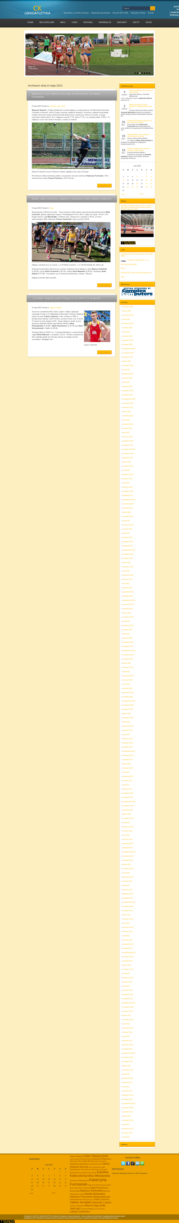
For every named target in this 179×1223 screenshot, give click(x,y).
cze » (142, 194)
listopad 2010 (128, 1099)
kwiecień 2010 (128, 1129)
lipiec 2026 (127, 311)
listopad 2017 (128, 747)
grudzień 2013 (128, 944)
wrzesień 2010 (128, 1108)
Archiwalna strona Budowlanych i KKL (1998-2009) (137, 255)
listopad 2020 (128, 596)
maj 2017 (126, 772)
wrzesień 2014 (128, 906)
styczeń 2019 (127, 688)
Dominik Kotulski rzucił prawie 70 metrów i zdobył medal (139, 149)
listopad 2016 (128, 797)
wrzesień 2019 (128, 655)
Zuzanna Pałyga (87, 1209)
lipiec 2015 (127, 864)
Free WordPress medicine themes (45, 1218)
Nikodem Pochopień (81, 1196)
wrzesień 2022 (128, 504)
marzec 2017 (127, 781)
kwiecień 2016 (128, 827)
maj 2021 (126, 571)
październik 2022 (129, 500)
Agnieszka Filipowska (101, 1159)
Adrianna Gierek (86, 1159)
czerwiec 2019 (128, 667)
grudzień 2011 (128, 1045)
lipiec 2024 (127, 412)
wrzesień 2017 (128, 755)
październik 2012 (129, 1003)
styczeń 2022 (127, 537)
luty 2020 (126, 634)
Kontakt (151, 13)
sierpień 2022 (128, 508)
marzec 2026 (127, 328)
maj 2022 (126, 521)
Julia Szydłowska (95, 1167)
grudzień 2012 (128, 994)
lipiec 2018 (127, 713)
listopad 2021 (128, 546)
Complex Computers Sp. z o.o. (138, 260)
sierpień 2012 (128, 1011)
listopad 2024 (128, 395)
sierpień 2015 (128, 860)
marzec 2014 (127, 931)
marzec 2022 (127, 529)
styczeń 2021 (127, 588)
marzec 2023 (127, 479)
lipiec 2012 (127, 1015)
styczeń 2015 (127, 890)
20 (137, 184)
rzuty (136, 22)
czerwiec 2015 (128, 869)
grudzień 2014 (128, 894)
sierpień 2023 (128, 458)
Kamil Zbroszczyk (97, 1169)
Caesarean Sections (90, 1218)
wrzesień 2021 (128, 554)
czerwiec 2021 (128, 567)
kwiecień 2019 (128, 676)
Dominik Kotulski (95, 1164)
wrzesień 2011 (128, 1057)
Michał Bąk (80, 1194)
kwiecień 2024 (128, 424)
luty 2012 (126, 1036)
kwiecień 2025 (128, 374)
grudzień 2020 (128, 592)
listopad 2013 (128, 948)
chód (74, 22)
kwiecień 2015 (128, 877)
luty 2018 (126, 734)
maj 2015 (126, 873)
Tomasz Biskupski (77, 1206)
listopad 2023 (128, 445)
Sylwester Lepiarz (101, 1202)
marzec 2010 (127, 1133)
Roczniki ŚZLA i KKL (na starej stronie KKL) (136, 273)
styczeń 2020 (127, 638)
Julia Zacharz (85, 1169)
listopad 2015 (128, 848)
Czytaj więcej (104, 185)
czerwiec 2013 (128, 969)
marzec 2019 (127, 680)
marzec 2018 (127, 730)
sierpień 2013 (128, 961)
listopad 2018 (128, 697)
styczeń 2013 (127, 990)
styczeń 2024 (127, 437)
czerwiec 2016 (128, 818)
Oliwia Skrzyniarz (88, 1199)
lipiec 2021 (127, 562)
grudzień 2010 (128, 1095)
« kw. (123, 194)
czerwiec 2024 (128, 416)
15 (146, 180)
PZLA (123, 268)
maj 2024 (126, 420)
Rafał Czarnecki (101, 1199)
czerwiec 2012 (128, 1020)
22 (146, 184)
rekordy (122, 22)
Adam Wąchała (74, 1159)
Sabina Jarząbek (80, 1202)
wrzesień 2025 (128, 353)
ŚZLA (123, 277)
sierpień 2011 (128, 1061)
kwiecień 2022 (128, 525)
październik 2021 (129, 550)
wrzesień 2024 (128, 403)
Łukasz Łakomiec (80, 1211)
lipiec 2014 (127, 915)
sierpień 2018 (128, 709)
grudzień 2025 (128, 340)
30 (151, 187)
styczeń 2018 (127, 739)
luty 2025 (126, 382)
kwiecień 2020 (128, 625)
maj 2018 (126, 722)
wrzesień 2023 (128, 453)
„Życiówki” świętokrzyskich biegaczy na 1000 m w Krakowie (66, 298)
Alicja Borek (88, 1161)
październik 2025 (129, 349)
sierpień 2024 (128, 407)
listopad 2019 (128, 646)
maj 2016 (126, 822)
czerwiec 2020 (128, 617)
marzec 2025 (127, 378)
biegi (63, 22)
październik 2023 (129, 449)
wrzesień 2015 (128, 856)
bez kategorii (46, 22)
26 (133, 187)
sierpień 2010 (128, 1112)
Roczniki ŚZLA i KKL (120, 13)
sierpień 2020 (128, 609)
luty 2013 (126, 986)
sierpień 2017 (128, 760)
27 (137, 187)
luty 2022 (126, 533)
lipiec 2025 (127, 361)
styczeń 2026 (127, 336)
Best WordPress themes (74, 1218)
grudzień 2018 (128, 692)
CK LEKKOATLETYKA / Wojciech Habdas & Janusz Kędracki (58, 1216)
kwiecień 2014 (128, 927)
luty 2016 (126, 835)
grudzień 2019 (128, 642)
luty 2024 (126, 432)
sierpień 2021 (128, 558)
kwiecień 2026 (128, 323)
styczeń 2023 (127, 487)
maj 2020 (126, 621)
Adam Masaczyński (96, 1156)
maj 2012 (126, 1024)
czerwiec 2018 (128, 718)
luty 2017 (126, 785)
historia (88, 22)
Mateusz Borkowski (91, 1190)
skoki (149, 22)
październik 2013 (129, 952)
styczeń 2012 (127, 1041)
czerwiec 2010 (128, 1120)
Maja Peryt (96, 1187)
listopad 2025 (128, 344)
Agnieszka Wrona (76, 1161)
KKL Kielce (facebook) (129, 264)
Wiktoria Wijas (91, 1205)
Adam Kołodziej (76, 1156)
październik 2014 (129, 902)
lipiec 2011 (127, 1066)
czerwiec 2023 (128, 466)
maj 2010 (126, 1124)
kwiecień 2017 (128, 776)
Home (30, 22)
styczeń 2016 (127, 839)
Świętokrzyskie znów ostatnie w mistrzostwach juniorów (138, 135)
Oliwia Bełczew (101, 1196)
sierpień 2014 (128, 911)
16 (151, 180)
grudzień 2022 (128, 491)
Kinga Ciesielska (93, 1185)
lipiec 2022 (127, 512)
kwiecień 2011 (128, 1078)
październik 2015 (129, 852)
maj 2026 (126, 319)
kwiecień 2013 (128, 978)
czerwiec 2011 (128, 1070)
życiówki (50, 30)
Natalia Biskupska (94, 1193)
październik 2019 (129, 651)
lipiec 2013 (127, 965)
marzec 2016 (127, 831)
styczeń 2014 (127, 940)
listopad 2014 (128, 898)
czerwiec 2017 (128, 768)
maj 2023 (126, 470)
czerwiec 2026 (128, 315)
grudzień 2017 (128, 743)
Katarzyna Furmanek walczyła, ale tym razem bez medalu (139, 121)
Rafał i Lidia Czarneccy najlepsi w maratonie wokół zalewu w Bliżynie (71, 198)
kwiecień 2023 (128, 474)
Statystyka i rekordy (138, 13)
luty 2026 (126, 332)
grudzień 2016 (128, 793)
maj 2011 (126, 1074)
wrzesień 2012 (128, 1007)
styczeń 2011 (127, 1091)
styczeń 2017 (127, 789)
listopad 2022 (128, 495)
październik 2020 (129, 600)
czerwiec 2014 (128, 919)
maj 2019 (126, 671)
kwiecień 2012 (128, 1028)
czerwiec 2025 (128, 365)
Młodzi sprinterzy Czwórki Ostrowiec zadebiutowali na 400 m (140, 106)
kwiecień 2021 (128, 575)
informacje (105, 22)
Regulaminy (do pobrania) (100, 13)
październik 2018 (129, 701)
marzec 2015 (127, 881)
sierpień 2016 (128, 810)
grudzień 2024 (128, 391)
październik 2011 (129, 1053)
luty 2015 (126, 885)
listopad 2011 (128, 1049)
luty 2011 (126, 1087)
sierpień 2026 (128, 307)
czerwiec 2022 (128, 516)
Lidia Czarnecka (84, 1188)
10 (123, 180)
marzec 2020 (127, 630)
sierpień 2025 (128, 357)
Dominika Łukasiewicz (79, 1164)
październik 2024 (129, 399)
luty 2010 (126, 1137)
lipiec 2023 (127, 462)
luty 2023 (126, 483)
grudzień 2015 (128, 843)
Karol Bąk (82, 1173)
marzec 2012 (127, 1032)
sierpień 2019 (128, 659)
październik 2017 (129, 751)
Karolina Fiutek (91, 1173)
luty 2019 (126, 684)
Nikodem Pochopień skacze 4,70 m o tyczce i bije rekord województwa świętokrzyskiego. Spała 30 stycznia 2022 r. (137, 207)
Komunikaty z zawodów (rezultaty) (76, 13)
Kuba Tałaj (73, 1188)
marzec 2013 (127, 982)
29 (146, 187)
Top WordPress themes (109, 1218)
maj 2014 (126, 923)
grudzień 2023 (128, 441)
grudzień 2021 (128, 542)
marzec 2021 (127, 579)
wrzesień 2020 (128, 604)
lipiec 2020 (127, 613)
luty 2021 (126, 583)
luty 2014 (126, 936)
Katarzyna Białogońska (79, 1180)
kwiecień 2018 (128, 726)
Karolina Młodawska (96, 1175)
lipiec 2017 (127, 764)
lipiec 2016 (127, 814)
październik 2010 (129, 1103)
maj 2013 (126, 973)
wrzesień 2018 (128, 705)
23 (151, 184)
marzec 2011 (127, 1082)
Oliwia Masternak (76, 1199)
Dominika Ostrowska (99, 1161)
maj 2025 (126, 370)
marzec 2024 (127, 428)
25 (128, 187)
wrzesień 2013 (128, 957)
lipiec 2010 (127, 1116)
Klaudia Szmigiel (106, 1185)
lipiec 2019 (127, 663)
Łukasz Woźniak (99, 1209)
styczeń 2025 (127, 386)
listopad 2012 (128, 999)
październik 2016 (129, 801)
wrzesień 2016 (128, 806)
